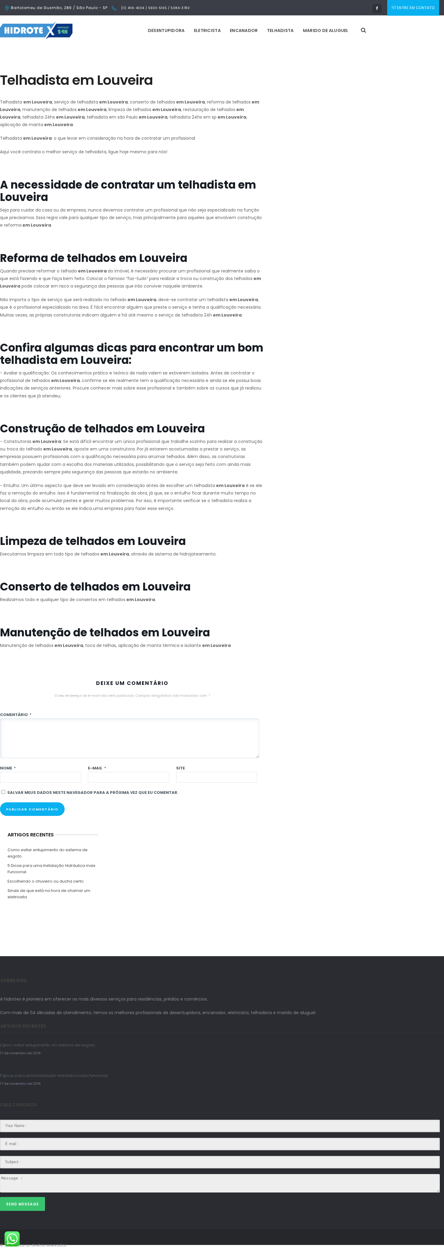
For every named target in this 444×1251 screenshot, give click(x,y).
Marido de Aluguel (326, 30)
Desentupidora (166, 30)
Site (180, 768)
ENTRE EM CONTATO (416, 7)
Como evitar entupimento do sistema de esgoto (48, 853)
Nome (8, 768)
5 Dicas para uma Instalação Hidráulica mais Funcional (51, 869)
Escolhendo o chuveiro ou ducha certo (46, 881)
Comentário (15, 715)
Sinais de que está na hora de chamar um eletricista (49, 894)
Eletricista (207, 30)
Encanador (244, 30)
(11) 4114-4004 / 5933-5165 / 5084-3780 (155, 8)
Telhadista (280, 30)
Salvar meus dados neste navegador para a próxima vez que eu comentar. (93, 792)
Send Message (22, 1204)
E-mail (97, 768)
